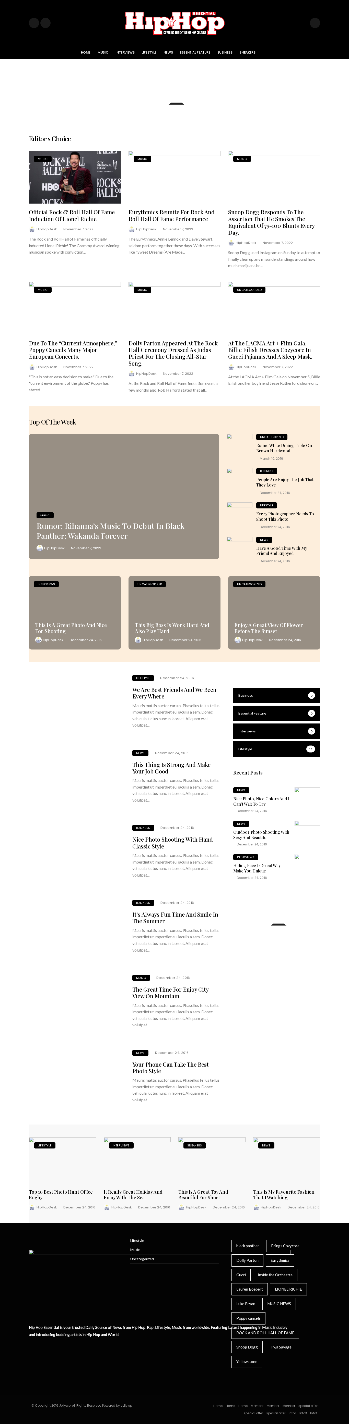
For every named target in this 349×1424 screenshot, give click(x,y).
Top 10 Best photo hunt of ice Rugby (61, 1195)
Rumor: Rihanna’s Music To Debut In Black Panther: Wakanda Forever (110, 531)
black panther (247, 1245)
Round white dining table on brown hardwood (284, 448)
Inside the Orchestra (275, 1274)
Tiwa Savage (281, 1347)
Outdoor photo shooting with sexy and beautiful (261, 834)
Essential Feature (195, 52)
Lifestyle (149, 52)
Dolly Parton (247, 1260)
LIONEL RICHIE (288, 1289)
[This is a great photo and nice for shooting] (75, 612)
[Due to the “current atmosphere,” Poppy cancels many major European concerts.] (75, 308)
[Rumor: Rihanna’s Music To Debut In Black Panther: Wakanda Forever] (124, 496)
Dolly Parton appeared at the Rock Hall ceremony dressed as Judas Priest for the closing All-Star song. (173, 353)
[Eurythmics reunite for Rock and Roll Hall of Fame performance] (174, 177)
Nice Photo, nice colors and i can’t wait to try (261, 801)
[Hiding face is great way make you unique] (307, 867)
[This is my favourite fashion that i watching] (286, 1160)
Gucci (241, 1274)
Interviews (124, 52)
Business (224, 52)
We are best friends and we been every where (174, 693)
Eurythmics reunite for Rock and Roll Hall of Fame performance (172, 215)
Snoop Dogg (247, 1347)
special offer (308, 1406)
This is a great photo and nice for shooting (71, 627)
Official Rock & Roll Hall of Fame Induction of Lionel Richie (72, 215)
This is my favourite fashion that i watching (284, 1195)
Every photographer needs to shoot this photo (285, 516)
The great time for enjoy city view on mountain (170, 992)
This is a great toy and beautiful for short (203, 1195)
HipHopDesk (47, 229)
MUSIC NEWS (279, 1303)
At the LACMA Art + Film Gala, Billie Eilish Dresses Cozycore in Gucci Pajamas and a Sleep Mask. (270, 349)
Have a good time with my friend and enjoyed (281, 550)
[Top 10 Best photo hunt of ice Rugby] (62, 1160)
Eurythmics (280, 1260)
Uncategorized (249, 290)
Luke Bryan (245, 1303)
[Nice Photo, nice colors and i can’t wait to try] (307, 800)
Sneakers (247, 52)
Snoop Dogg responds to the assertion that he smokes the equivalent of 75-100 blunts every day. (271, 222)
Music (103, 52)
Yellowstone (246, 1361)
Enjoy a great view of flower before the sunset (269, 627)
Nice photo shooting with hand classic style (172, 842)
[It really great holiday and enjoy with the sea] (137, 1160)
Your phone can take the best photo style (170, 1067)
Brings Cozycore (285, 1245)
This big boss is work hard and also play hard (172, 627)
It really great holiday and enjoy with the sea (133, 1195)
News (168, 52)
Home (85, 52)
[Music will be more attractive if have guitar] (276, 941)
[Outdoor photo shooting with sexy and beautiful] (307, 833)
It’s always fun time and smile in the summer (175, 917)
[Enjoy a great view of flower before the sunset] (274, 612)
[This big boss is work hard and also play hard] (174, 612)
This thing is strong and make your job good (171, 768)
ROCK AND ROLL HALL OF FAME (265, 1332)
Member (257, 1406)
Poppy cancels (248, 1318)
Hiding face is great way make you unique (257, 868)
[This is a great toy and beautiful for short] (212, 1160)
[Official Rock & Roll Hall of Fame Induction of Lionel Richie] (75, 177)
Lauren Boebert (249, 1289)
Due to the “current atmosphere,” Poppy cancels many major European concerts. (73, 349)
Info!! (292, 1413)
